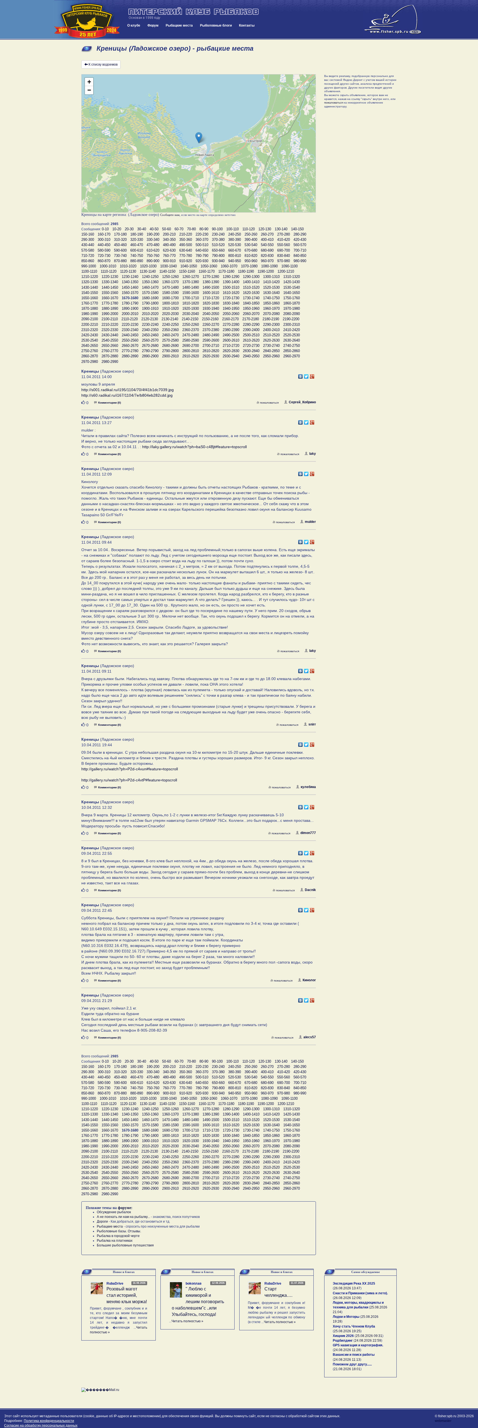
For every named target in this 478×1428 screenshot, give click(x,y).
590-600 (120, 250)
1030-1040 (168, 266)
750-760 (153, 256)
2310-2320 (89, 330)
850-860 (87, 261)
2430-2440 (110, 335)
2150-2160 (210, 319)
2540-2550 (110, 340)
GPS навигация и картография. (358, 1345)
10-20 (116, 229)
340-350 (169, 239)
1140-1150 (167, 271)
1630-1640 (271, 293)
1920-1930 (190, 308)
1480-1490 (190, 287)
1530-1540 (291, 287)
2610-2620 (251, 340)
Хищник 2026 (343, 1336)
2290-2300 (271, 324)
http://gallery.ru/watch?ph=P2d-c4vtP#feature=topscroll (129, 780)
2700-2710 (210, 346)
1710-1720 (210, 298)
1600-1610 (210, 293)
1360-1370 (170, 282)
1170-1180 (226, 271)
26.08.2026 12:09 (347, 1298)
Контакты (246, 25)
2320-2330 (110, 330)
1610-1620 (231, 293)
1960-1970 (271, 308)
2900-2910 (170, 356)
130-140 (281, 229)
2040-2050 (210, 314)
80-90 (203, 229)
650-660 (218, 250)
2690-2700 (190, 346)
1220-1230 (110, 277)
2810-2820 (210, 351)
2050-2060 (231, 314)
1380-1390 (210, 282)
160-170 (104, 234)
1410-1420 (271, 282)
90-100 (217, 229)
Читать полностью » (187, 1321)
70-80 (191, 229)
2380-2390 (231, 330)
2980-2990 (110, 362)
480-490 (169, 245)
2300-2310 (291, 324)
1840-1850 (251, 303)
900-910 (169, 261)
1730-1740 (251, 298)
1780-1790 (130, 303)
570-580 (87, 250)
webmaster (443, 1421)
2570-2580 (170, 340)
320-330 (136, 239)
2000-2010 (130, 314)
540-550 (267, 245)
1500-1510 (231, 287)
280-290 (299, 234)
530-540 (251, 245)
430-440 (87, 245)
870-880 (120, 261)
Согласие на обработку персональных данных (40, 1425)
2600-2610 (231, 340)
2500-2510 (251, 335)
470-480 (153, 245)
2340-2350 (150, 330)
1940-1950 (231, 308)
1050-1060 (209, 266)
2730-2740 (271, 346)
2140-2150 (190, 319)
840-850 (299, 256)
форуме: (125, 1208)
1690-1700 (170, 298)
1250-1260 (170, 277)
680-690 (267, 250)
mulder (310, 522)
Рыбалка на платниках (115, 1241)
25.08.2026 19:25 (347, 1331)
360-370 (202, 239)
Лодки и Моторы (346, 1317)
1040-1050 (188, 266)
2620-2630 (271, 340)
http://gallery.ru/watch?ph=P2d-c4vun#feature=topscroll (129, 769)
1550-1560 (110, 293)
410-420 (283, 239)
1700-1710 (190, 298)
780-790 (202, 256)
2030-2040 (190, 314)
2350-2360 (170, 330)
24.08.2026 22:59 (368, 1340)
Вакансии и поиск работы (354, 1355)
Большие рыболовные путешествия (125, 1245)
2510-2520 (271, 335)
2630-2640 (291, 340)
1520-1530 (271, 287)
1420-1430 (291, 282)
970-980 (283, 261)
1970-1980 (291, 308)
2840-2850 (271, 351)
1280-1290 (231, 277)
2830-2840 (251, 351)
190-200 (153, 234)
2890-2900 (150, 356)
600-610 (136, 250)
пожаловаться (269, 402)
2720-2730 (251, 346)
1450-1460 (130, 287)
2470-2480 (190, 335)
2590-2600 (210, 340)
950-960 (251, 261)
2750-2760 (89, 351)
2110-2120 (129, 319)
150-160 (87, 234)
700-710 (299, 250)
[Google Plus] (312, 375)
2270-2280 (231, 324)
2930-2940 (231, 356)
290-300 (87, 239)
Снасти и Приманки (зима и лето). (360, 1293)
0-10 (105, 229)
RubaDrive (114, 1283)
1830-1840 (231, 303)
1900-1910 (150, 308)
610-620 (153, 250)
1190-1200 (266, 271)
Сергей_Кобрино (302, 402)
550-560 (283, 245)
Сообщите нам (170, 214)
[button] (198, 137)
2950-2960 (271, 356)
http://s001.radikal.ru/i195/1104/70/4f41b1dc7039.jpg (127, 390)
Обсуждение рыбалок (114, 1212)
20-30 (129, 229)
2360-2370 (190, 330)
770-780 (185, 256)
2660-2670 (130, 346)
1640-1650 (291, 293)
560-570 (299, 245)
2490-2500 (231, 335)
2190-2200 (291, 319)
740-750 (136, 256)
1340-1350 (130, 282)
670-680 (251, 250)
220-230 (202, 234)
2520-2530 (291, 335)
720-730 (104, 256)
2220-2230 (130, 324)
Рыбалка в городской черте (118, 1236)
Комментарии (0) (109, 402)
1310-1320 (291, 277)
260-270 (267, 234)
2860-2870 (89, 356)
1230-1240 (130, 277)
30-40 (141, 229)
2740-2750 (291, 346)
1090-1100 (289, 266)
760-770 (169, 256)
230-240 (218, 234)
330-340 (153, 239)
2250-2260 (190, 324)
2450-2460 (150, 335)
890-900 (153, 261)
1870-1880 (89, 308)
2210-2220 (110, 324)
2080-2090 (291, 314)
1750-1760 (291, 298)
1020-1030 (148, 266)
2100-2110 (110, 319)
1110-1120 (108, 271)
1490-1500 (210, 287)
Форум (153, 25)
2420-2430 (89, 335)
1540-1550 (89, 293)
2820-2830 (231, 351)
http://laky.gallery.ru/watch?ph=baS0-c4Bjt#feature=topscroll (194, 447)
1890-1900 (130, 308)
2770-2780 (130, 351)
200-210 (169, 234)
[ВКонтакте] (300, 375)
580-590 (104, 250)
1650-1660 (89, 298)
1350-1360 (150, 282)
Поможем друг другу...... (352, 1364)
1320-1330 (89, 282)
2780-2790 (150, 351)
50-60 (166, 229)
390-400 (251, 239)
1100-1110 (89, 271)
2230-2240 (150, 324)
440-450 (104, 245)
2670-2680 (150, 346)
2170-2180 (250, 319)
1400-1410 (251, 282)
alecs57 (309, 1037)
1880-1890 (110, 308)
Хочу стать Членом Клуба (354, 1326)
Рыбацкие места (179, 25)
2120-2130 (149, 319)
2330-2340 (130, 330)
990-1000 (88, 266)
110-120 (248, 229)
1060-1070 (229, 266)
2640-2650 (89, 346)
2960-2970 (291, 356)
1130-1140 (148, 271)
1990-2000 (110, 314)
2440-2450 (130, 335)
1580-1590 (170, 293)
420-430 (299, 239)
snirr (312, 724)
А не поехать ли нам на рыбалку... (123, 1217)
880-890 (136, 261)
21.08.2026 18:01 (347, 1369)
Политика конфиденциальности (49, 1421)
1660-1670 (110, 298)
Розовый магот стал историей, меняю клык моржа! (126, 1295)
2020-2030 (170, 314)
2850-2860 (291, 351)
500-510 (202, 245)
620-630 (169, 250)
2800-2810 (190, 351)
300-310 (104, 239)
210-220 (185, 234)
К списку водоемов (103, 64)
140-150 (297, 229)
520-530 (234, 245)
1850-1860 (271, 303)
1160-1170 (207, 271)
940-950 (234, 261)
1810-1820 (190, 303)
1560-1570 (130, 293)
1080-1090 (269, 266)
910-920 (185, 261)
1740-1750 (271, 298)
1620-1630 (251, 293)
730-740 (120, 256)
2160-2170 (230, 319)
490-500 (185, 245)
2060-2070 (251, 314)
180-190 (136, 234)
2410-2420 (291, 330)
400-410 (267, 239)
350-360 (185, 239)
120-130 (264, 229)
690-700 (283, 250)
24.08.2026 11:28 (347, 1350)
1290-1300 (251, 277)
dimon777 (308, 833)
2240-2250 (170, 324)
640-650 (202, 250)
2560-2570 (150, 340)
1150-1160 (187, 271)
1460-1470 (150, 287)
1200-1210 (285, 271)
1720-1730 (231, 298)
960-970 (267, 261)
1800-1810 (170, 303)
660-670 (234, 250)
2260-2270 (210, 324)
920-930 (202, 261)
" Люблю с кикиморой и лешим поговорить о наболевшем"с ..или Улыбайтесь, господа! (198, 1301)
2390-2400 (251, 330)
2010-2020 (150, 314)
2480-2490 (210, 335)
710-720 (87, 256)
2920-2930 (210, 356)
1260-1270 (190, 277)
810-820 (251, 256)
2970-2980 (89, 362)
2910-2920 (190, 356)
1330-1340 (110, 282)
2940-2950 (251, 356)
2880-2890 (130, 356)
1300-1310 (271, 277)
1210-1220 (89, 277)
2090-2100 (89, 319)
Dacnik (310, 890)
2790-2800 (170, 351)
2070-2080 (271, 314)
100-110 (232, 229)
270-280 (283, 234)
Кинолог (309, 980)
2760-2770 (110, 351)
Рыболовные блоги (216, 25)
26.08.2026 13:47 (347, 1288)
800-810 (234, 256)
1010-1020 (128, 266)
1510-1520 (251, 287)
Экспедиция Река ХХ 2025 (354, 1283)
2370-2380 (210, 330)
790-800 (218, 256)
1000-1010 (108, 266)
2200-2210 (89, 324)
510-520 (218, 245)
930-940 (218, 261)
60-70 (179, 229)
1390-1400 (231, 282)
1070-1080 (249, 266)
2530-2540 (89, 340)
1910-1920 (170, 308)
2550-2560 (130, 340)
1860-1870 (291, 303)
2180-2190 (271, 319)
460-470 (136, 245)
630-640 (185, 250)
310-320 (120, 239)
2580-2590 (190, 340)
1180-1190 (246, 271)
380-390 (234, 239)
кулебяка (308, 787)
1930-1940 (210, 308)
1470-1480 (170, 287)
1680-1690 (150, 298)
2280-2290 (251, 324)
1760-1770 (89, 303)
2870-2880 (110, 356)
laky (312, 454)
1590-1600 (190, 293)
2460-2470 (170, 335)
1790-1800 (150, 303)
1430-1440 (89, 287)
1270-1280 (210, 277)
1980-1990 (89, 314)
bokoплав (193, 1283)
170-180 (120, 234)
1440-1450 (110, 287)
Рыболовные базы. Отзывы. (119, 1231)
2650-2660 (110, 346)
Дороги (102, 1221)
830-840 (283, 256)
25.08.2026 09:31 (369, 1336)
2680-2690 (170, 346)
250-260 (251, 234)
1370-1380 (190, 282)
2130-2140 (170, 319)
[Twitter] (306, 375)
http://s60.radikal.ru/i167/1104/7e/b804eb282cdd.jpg (127, 395)
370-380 (218, 239)
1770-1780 (110, 303)
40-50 (154, 229)
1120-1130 (128, 271)
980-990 (299, 261)
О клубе (133, 25)
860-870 (104, 261)
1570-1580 (150, 293)
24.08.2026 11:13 (347, 1360)
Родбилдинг (343, 1340)
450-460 (120, 245)
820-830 (267, 256)
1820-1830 (210, 303)
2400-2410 (271, 330)
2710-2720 (231, 346)
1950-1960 (251, 308)
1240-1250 (150, 277)
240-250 (234, 234)
